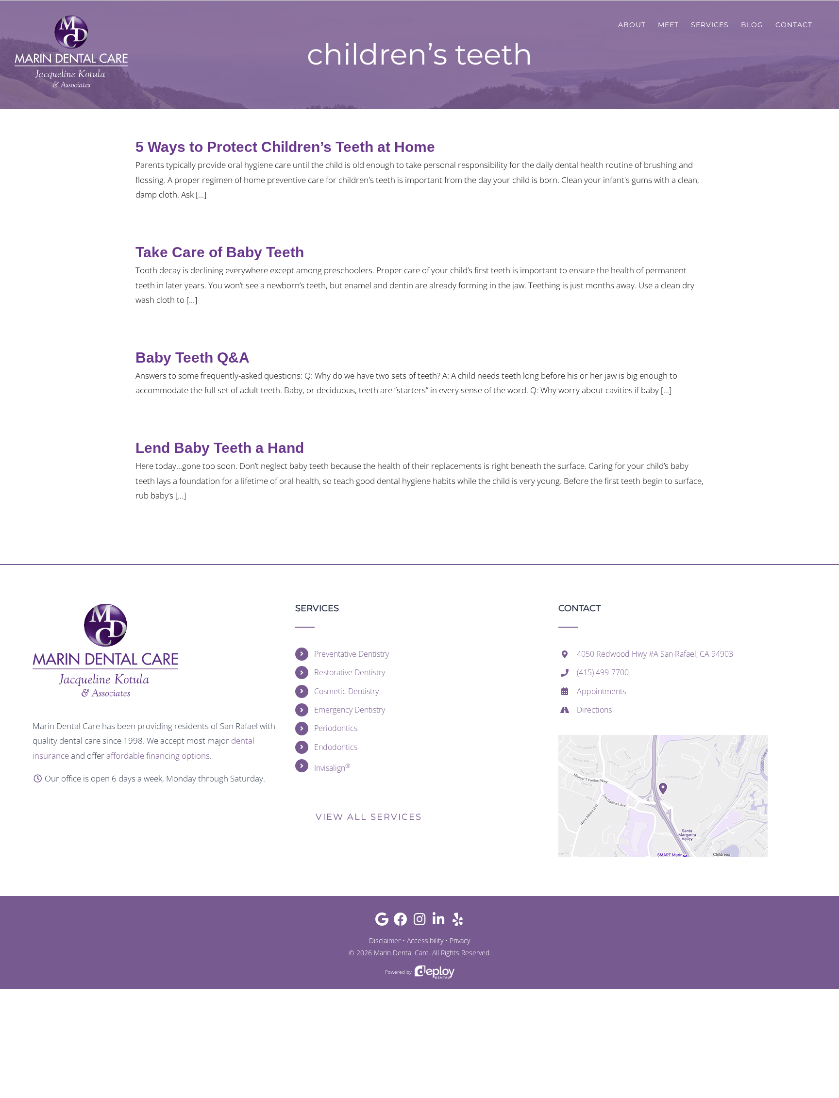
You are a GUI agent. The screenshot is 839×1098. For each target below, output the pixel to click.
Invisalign (332, 767)
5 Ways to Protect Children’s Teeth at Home (285, 147)
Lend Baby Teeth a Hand (219, 448)
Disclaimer (385, 940)
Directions (594, 709)
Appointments (601, 691)
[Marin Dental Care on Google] (381, 921)
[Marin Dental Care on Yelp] (457, 921)
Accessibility (425, 940)
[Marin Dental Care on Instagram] (419, 921)
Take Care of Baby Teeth (219, 252)
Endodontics (335, 747)
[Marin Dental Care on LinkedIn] (438, 921)
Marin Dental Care (401, 952)
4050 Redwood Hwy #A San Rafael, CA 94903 (655, 654)
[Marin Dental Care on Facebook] (400, 921)
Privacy (460, 940)
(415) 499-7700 (603, 672)
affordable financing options (158, 755)
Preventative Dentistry (351, 654)
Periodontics (335, 728)
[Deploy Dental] (434, 972)
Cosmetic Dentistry (346, 691)
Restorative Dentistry (349, 672)
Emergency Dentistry (349, 709)
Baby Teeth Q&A (192, 357)
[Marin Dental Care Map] (663, 739)
